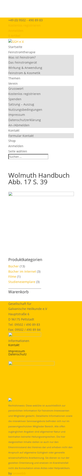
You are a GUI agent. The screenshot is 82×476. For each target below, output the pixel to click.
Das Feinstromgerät (22, 62)
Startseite (15, 47)
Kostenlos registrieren (24, 25)
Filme (12, 276)
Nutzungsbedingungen (25, 109)
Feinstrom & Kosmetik (24, 73)
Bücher (13, 266)
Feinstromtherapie (21, 52)
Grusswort (15, 88)
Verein (13, 83)
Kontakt (13, 130)
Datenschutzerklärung (24, 120)
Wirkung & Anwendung (25, 68)
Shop (12, 141)
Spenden (14, 99)
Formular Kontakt (21, 136)
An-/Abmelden (19, 125)
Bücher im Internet (22, 271)
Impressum (16, 115)
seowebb (19, 473)
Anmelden (15, 31)
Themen (14, 78)
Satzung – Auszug (21, 104)
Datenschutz (17, 354)
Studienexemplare (21, 282)
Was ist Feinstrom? (22, 57)
